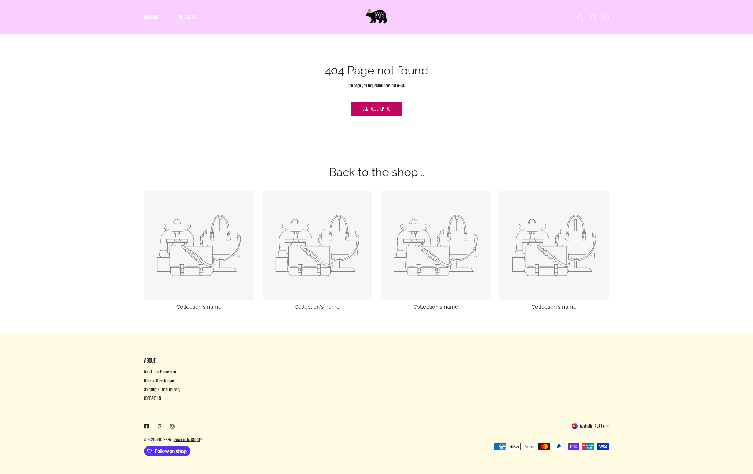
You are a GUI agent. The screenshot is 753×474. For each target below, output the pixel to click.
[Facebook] (146, 426)
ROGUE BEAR (164, 439)
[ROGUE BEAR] (376, 17)
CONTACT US (152, 398)
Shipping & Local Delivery (162, 389)
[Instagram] (172, 426)
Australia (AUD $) (592, 425)
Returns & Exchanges (159, 380)
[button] (605, 17)
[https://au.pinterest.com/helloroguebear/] (159, 426)
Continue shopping (376, 108)
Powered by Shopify (188, 439)
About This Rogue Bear (160, 371)
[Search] (580, 17)
